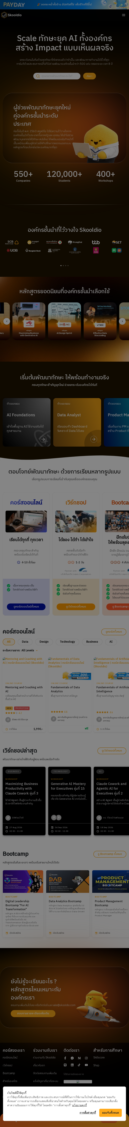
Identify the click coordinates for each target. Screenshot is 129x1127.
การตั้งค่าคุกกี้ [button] (88, 1112)
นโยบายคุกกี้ (79, 1105)
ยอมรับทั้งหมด (110, 1112)
